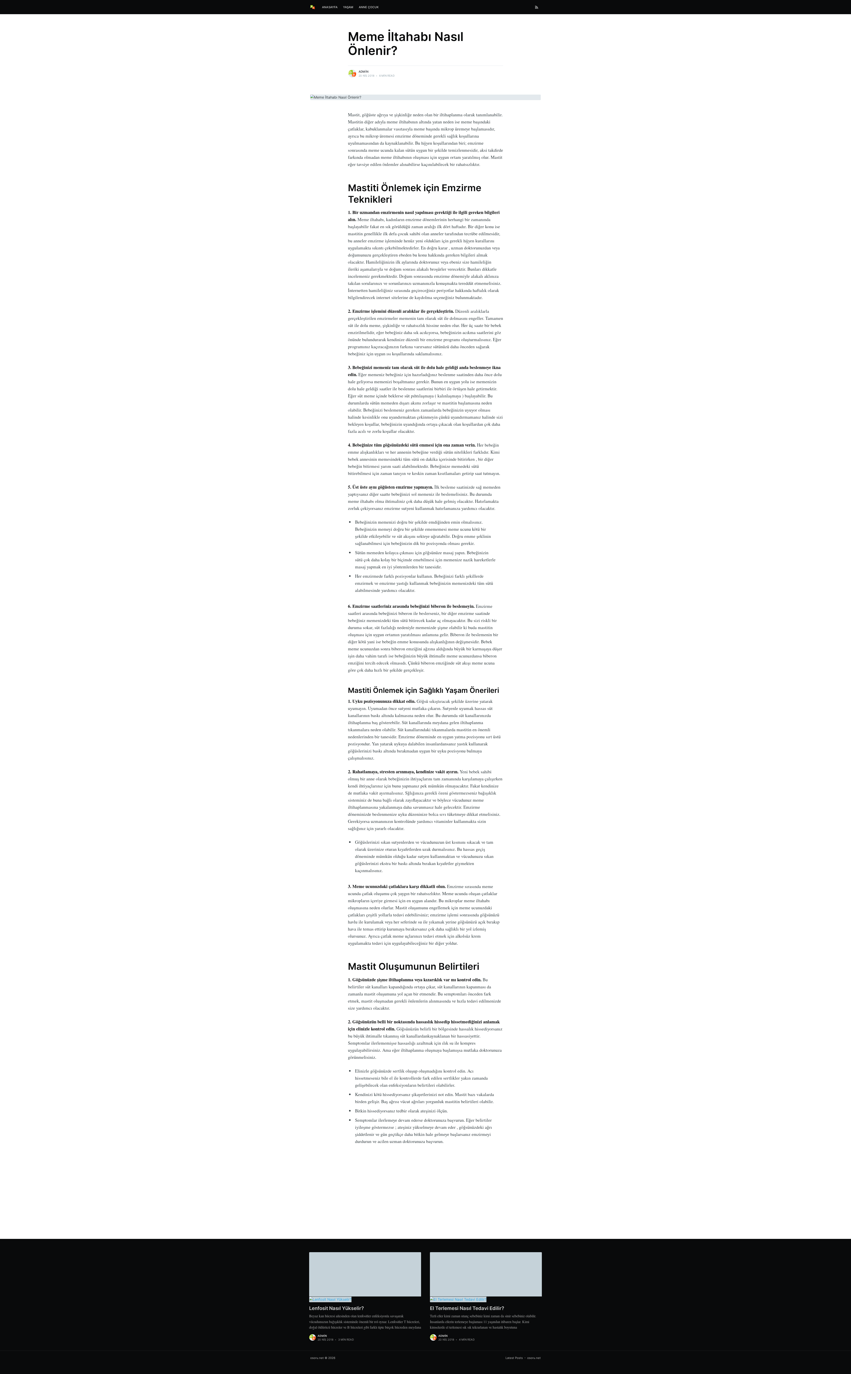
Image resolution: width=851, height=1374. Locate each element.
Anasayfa (330, 7)
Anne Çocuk (369, 7)
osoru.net (317, 1358)
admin (364, 71)
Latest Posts (514, 1358)
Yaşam (348, 7)
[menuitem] (329, 7)
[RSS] (537, 7)
